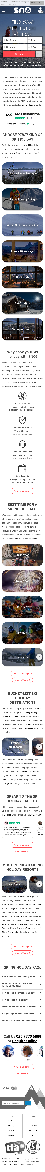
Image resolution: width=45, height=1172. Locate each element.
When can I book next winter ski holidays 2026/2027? (17, 984)
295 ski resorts (30, 728)
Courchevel (37, 904)
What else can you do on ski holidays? (20, 1007)
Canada (7, 768)
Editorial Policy (11, 1135)
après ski (20, 712)
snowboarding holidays (25, 924)
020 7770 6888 (36, 815)
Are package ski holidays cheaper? (18, 1014)
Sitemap (34, 1135)
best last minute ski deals (26, 539)
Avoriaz (24, 932)
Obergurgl (12, 932)
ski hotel (31, 145)
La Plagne (17, 916)
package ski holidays (11, 783)
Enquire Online (21, 680)
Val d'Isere (21, 897)
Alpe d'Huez (26, 928)
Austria (5, 780)
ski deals (27, 724)
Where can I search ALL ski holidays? (19, 1020)
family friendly (31, 712)
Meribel (25, 904)
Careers (34, 1121)
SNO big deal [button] (36, 3)
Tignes (33, 897)
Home (11, 1116)
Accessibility (33, 1130)
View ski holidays (21, 491)
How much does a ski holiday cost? (18, 976)
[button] (39, 657)
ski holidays (27, 105)
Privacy (34, 1126)
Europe (22, 760)
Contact (11, 1121)
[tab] (22, 976)
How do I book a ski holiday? (15, 1000)
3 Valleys (11, 908)
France (12, 776)
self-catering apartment (23, 153)
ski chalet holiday (28, 149)
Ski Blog (11, 1126)
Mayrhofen (15, 928)
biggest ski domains (11, 716)
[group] (22, 657)
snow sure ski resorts (29, 772)
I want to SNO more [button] (9, 4)
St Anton (5, 928)
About (34, 1116)
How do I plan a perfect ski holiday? (18, 993)
